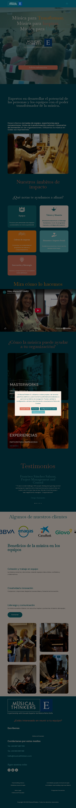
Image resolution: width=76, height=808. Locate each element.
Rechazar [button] (35, 409)
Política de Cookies (38, 412)
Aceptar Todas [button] (25, 409)
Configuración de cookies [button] (48, 409)
